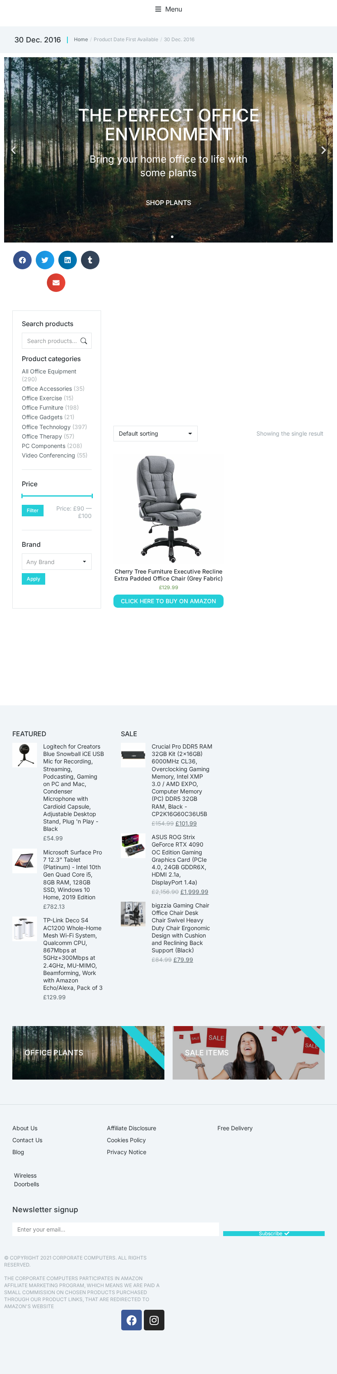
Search (83, 341)
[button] (168, 9)
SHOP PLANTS (168, 202)
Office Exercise (42, 397)
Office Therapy (42, 436)
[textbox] (57, 561)
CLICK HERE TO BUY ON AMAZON (168, 600)
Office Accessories (47, 388)
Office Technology (46, 426)
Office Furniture (42, 407)
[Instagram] (154, 1320)
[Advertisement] (56, 650)
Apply (33, 579)
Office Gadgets (42, 416)
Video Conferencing (48, 455)
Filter (33, 510)
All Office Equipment (49, 371)
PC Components (43, 445)
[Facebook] (131, 1320)
